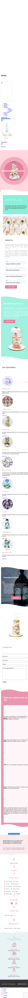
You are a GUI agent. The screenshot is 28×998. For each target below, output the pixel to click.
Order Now (3, 75)
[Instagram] (16, 903)
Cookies (10, 111)
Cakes (9, 108)
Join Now (3, 146)
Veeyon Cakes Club (5, 118)
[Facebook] (12, 903)
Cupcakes (10, 109)
